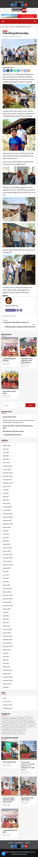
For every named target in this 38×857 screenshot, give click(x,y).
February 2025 (7, 507)
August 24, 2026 (7, 766)
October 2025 (7, 479)
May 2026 (6, 456)
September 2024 (8, 524)
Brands (4, 718)
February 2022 (7, 629)
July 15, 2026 (24, 366)
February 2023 (7, 588)
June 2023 (6, 575)
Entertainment (30, 722)
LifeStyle (32, 725)
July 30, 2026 (24, 803)
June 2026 (6, 452)
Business (21, 718)
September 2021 (8, 646)
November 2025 (8, 476)
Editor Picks (6, 350)
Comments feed (8, 705)
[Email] (17, 310)
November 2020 (8, 680)
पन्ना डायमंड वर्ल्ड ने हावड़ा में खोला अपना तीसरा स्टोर (16, 321)
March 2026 (6, 462)
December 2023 (8, 554)
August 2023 (7, 568)
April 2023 (6, 581)
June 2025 (6, 493)
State (23, 729)
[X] (7, 70)
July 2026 (5, 449)
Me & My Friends (10, 316)
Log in (4, 698)
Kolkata (5, 31)
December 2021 (8, 636)
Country (28, 718)
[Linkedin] (11, 70)
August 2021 (7, 650)
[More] (28, 70)
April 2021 (6, 663)
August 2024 (7, 527)
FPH (19, 725)
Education (20, 722)
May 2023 (6, 578)
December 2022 (8, 595)
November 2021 (8, 639)
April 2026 (6, 459)
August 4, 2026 (7, 805)
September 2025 (8, 483)
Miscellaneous (6, 729)
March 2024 (6, 544)
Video (15, 733)
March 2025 (6, 503)
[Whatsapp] (14, 70)
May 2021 (6, 660)
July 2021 (5, 653)
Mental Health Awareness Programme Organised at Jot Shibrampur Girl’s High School (18, 421)
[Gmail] (21, 70)
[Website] (21, 310)
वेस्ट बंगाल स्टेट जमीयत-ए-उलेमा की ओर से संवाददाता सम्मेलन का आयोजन (18, 427)
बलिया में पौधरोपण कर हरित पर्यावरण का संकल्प (13, 431)
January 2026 (7, 469)
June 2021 (6, 656)
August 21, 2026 (25, 773)
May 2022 (6, 619)
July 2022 (5, 612)
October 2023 (7, 561)
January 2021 (7, 673)
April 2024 (6, 541)
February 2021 (7, 670)
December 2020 (8, 677)
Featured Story (7, 352)
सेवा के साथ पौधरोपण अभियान (9, 417)
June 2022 (6, 616)
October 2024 (7, 520)
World (21, 733)
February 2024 (7, 547)
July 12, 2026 (6, 397)
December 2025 (8, 473)
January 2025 (7, 510)
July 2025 (5, 490)
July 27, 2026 (6, 364)
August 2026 (7, 445)
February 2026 (7, 466)
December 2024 (8, 513)
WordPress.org (7, 708)
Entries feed (6, 701)
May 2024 (6, 537)
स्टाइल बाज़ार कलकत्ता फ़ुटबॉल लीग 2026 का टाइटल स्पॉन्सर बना (26, 361)
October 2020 (7, 684)
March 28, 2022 (17, 36)
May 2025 (6, 496)
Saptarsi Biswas (7, 36)
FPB (14, 725)
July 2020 (5, 687)
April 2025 (6, 500)
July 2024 (5, 530)
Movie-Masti (16, 729)
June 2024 (6, 534)
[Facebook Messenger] (18, 70)
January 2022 (7, 633)
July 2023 (5, 571)
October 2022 (7, 602)
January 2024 (7, 551)
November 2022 (8, 598)
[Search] (35, 21)
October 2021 (7, 643)
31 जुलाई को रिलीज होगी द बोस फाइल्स (12, 435)
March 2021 (6, 667)
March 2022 (6, 626)
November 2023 (8, 558)
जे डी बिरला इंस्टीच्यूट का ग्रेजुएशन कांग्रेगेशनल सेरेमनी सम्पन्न (20, 326)
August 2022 (7, 609)
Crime (3, 722)
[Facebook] (4, 70)
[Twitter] (25, 70)
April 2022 (6, 622)
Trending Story (7, 354)
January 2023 (7, 592)
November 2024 (8, 517)
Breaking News (13, 718)
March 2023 (6, 585)
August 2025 (7, 486)
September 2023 (8, 564)
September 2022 (8, 605)
